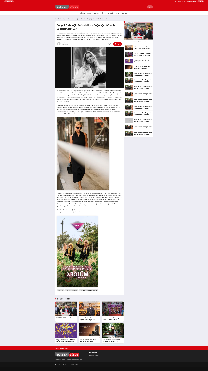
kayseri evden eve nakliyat (116, 369)
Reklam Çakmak (105, 369)
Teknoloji (125, 13)
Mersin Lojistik (96, 369)
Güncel (82, 13)
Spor (117, 13)
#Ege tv (60, 290)
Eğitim (104, 13)
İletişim (91, 355)
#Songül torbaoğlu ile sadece (88, 290)
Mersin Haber (88, 369)
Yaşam (89, 13)
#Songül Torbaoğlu (71, 290)
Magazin (111, 13)
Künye (97, 355)
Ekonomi (96, 13)
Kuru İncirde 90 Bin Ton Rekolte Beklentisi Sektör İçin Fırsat (180, 1)
